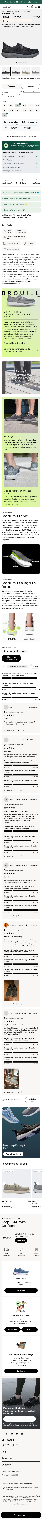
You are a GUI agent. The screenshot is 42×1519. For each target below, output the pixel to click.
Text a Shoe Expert (13, 1154)
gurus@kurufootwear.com (21, 1483)
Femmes (11, 86)
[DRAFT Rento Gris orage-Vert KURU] (16, 71)
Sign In (29, 1329)
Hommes (30, 86)
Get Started (21, 1371)
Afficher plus (32, 1100)
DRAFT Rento (7, 1201)
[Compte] (36, 7)
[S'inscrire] (32, 1418)
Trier (3, 666)
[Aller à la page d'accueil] (8, 1440)
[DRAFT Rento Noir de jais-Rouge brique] (6, 71)
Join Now (21, 1240)
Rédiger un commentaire (11, 658)
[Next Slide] (0, 2)
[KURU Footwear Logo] (6, 7)
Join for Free (12, 1329)
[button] (28, 7)
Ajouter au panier (21, 1515)
